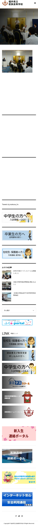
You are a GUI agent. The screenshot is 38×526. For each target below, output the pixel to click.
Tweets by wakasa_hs (10, 204)
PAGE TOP (35, 508)
